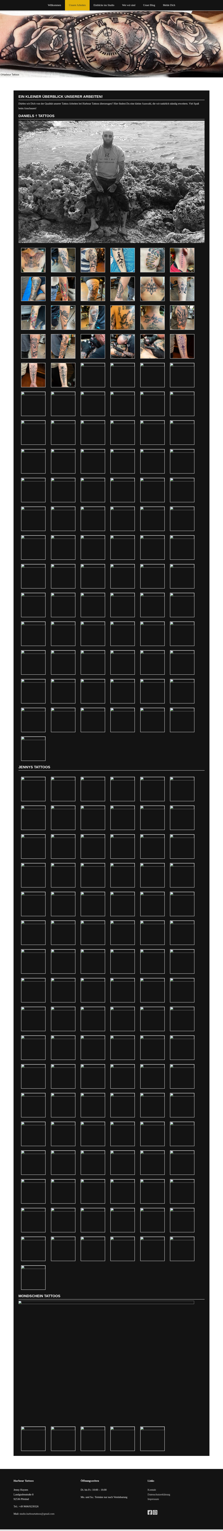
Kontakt (152, 1489)
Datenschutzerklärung (159, 1494)
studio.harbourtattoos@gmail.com (37, 1513)
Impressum (153, 1499)
